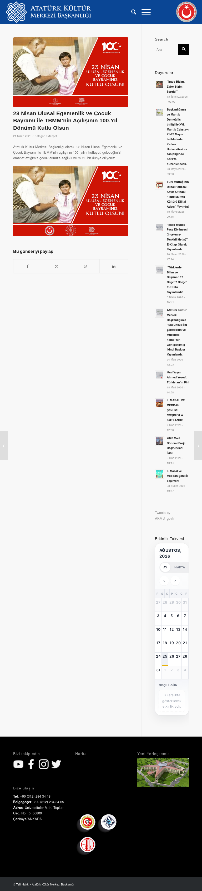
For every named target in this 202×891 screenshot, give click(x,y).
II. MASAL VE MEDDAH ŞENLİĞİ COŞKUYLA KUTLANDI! (176, 410)
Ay (165, 567)
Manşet (52, 136)
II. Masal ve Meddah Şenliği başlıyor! (177, 476)
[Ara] (131, 12)
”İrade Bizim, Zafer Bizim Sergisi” (176, 86)
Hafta (179, 567)
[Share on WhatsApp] (85, 266)
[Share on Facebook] (27, 266)
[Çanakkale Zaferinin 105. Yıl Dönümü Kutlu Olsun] (4, 445)
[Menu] (143, 12)
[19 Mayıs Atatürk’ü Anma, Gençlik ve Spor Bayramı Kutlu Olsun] (198, 445)
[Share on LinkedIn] (114, 266)
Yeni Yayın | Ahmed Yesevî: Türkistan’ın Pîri (178, 377)
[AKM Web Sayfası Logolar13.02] (48, 12)
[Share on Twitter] (56, 266)
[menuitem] (131, 12)
